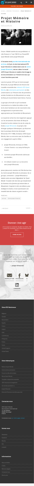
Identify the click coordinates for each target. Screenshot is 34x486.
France (3, 326)
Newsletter (4, 434)
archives (4, 198)
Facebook (4, 437)
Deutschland (5, 320)
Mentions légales (6, 469)
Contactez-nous (6, 472)
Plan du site (5, 475)
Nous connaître (6, 462)
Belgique (4, 313)
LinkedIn (4, 447)
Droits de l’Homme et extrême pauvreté (12, 392)
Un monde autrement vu (8, 386)
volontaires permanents (17, 90)
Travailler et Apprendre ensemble (10, 379)
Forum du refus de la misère (9, 373)
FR (26, 2)
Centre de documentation (8, 370)
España (3, 323)
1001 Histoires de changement (9, 382)
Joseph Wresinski (10, 126)
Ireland (3, 329)
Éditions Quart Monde (7, 367)
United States (5, 351)
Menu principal (31, 2)
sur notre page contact (18, 418)
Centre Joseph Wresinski (14, 198)
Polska (3, 342)
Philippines (4, 339)
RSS (3, 444)
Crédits (3, 465)
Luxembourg (5, 335)
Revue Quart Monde (7, 376)
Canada (4, 316)
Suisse (3, 345)
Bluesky (4, 441)
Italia (3, 332)
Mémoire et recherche (13, 11)
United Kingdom (6, 348)
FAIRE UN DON (17, 6)
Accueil (3, 11)
